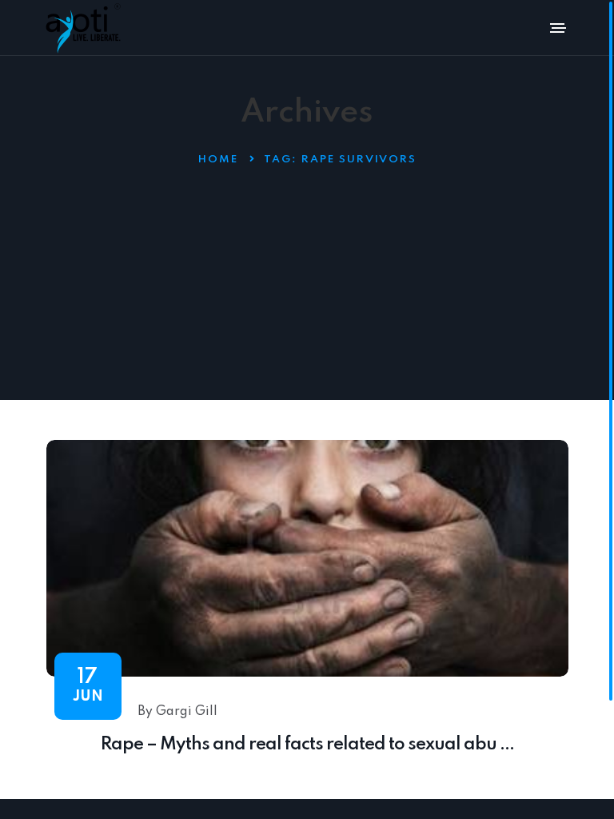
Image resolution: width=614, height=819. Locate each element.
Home (218, 159)
